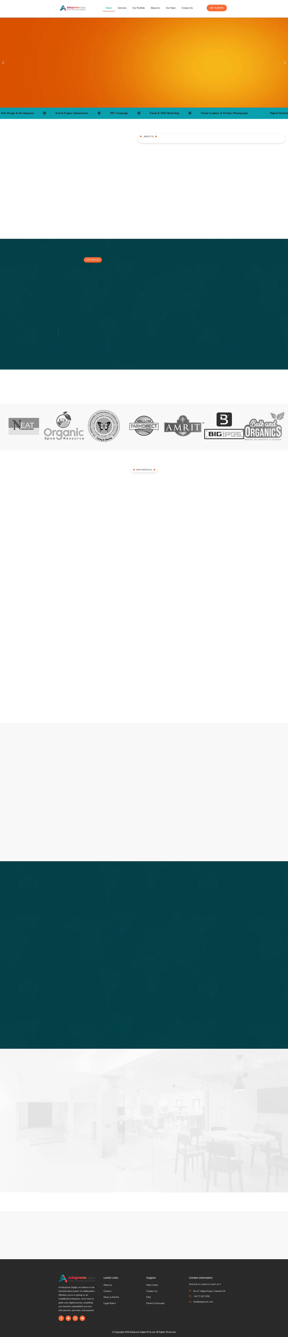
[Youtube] (82, 1318)
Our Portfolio (138, 8)
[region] (144, 62)
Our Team (171, 8)
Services (122, 8)
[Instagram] (75, 1318)
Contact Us (187, 8)
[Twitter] (68, 1318)
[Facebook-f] (61, 1318)
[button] (3, 62)
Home (109, 8)
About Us (155, 8)
